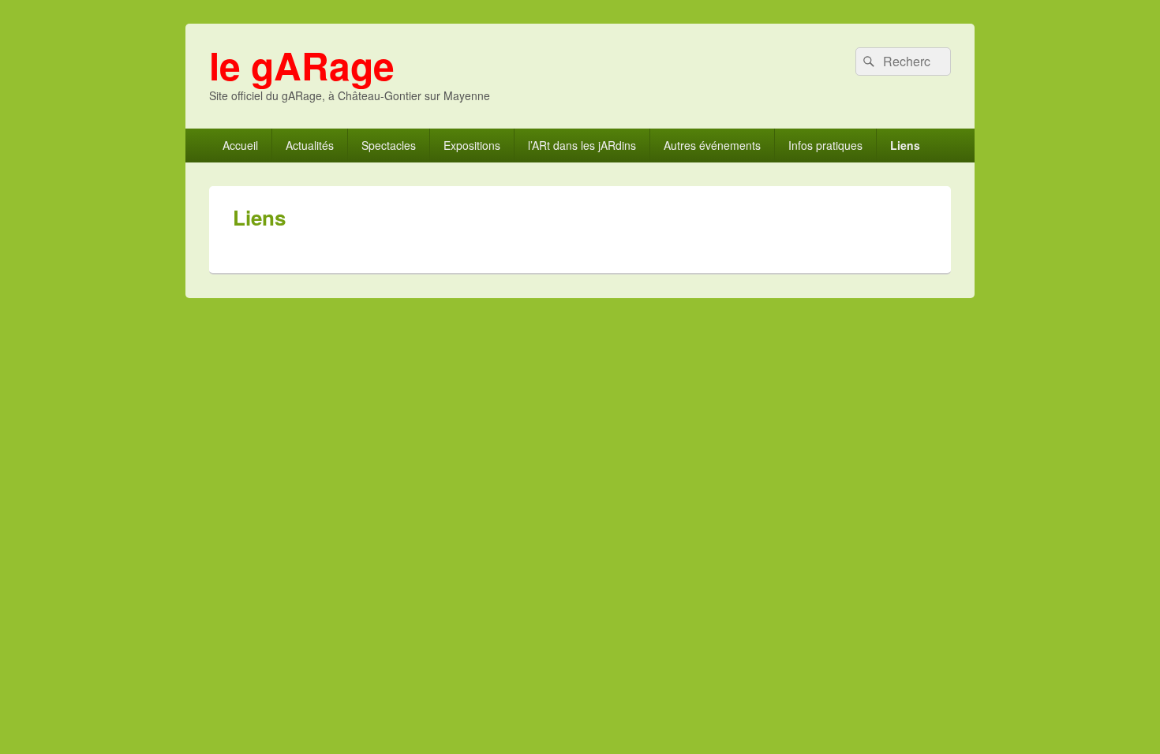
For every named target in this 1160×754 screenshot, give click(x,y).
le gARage (302, 65)
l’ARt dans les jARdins (582, 145)
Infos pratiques (825, 145)
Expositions (471, 145)
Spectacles (388, 145)
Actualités (310, 145)
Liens (905, 145)
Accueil (240, 145)
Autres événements (712, 145)
